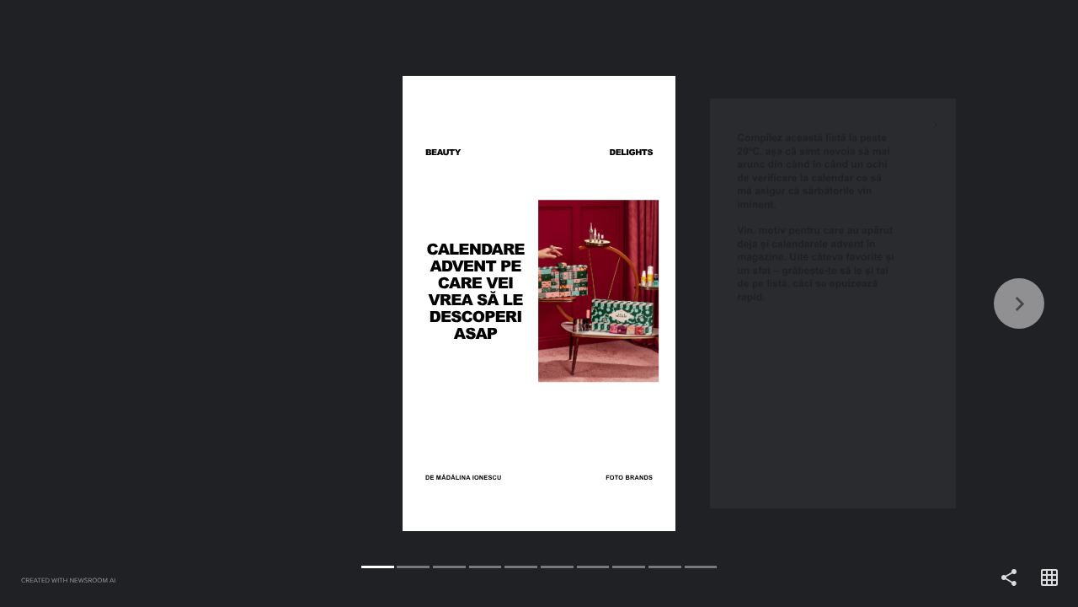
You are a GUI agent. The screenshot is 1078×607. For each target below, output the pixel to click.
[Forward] (808, 303)
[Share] (1009, 578)
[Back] (269, 303)
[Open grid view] (1049, 578)
